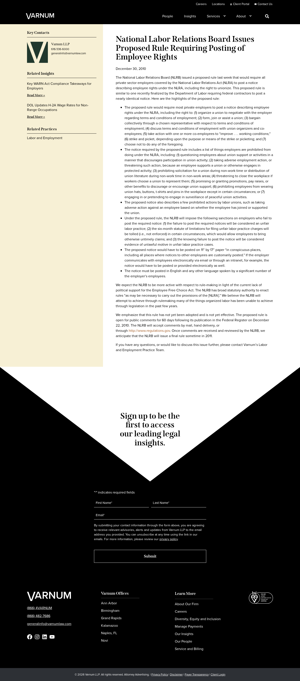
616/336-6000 (60, 49)
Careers (201, 4)
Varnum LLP (60, 44)
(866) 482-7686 (38, 615)
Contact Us (265, 4)
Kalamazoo (109, 625)
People (167, 16)
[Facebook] (29, 636)
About (241, 16)
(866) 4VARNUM (39, 607)
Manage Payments (189, 626)
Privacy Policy (159, 674)
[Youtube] (52, 636)
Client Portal (241, 4)
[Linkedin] (44, 636)
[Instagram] (37, 636)
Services (213, 16)
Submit (150, 556)
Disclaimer (176, 674)
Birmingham (110, 610)
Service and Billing (189, 648)
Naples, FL (109, 633)
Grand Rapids (111, 618)
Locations (218, 4)
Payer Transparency (197, 674)
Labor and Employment (44, 137)
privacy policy (168, 539)
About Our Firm (187, 604)
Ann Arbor (109, 603)
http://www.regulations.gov (149, 330)
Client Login (218, 674)
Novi (104, 640)
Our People (183, 641)
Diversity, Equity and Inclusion (198, 618)
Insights (190, 16)
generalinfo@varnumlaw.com (68, 53)
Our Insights (184, 633)
